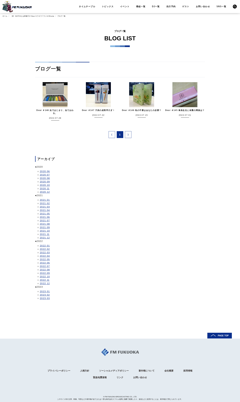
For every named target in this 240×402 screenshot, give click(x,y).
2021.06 (45, 217)
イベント (125, 6)
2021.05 (45, 213)
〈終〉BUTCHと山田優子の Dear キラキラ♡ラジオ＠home (32, 16)
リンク (120, 377)
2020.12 (45, 192)
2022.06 (45, 263)
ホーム (4, 16)
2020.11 (45, 188)
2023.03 (45, 298)
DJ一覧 (156, 6)
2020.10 (45, 185)
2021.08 (45, 224)
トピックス (108, 6)
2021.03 (45, 206)
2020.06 (45, 171)
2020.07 (45, 174)
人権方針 (84, 370)
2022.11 (45, 280)
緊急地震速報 (100, 377)
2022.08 (45, 269)
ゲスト (185, 6)
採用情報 (187, 370)
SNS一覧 (221, 6)
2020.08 (45, 178)
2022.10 (45, 276)
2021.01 (45, 200)
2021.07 (45, 220)
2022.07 (45, 266)
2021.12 (45, 237)
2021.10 (45, 231)
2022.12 (45, 283)
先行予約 (171, 6)
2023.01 (45, 291)
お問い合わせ (203, 6)
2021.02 (45, 203)
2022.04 (45, 256)
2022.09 (45, 273)
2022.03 (45, 252)
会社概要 (169, 370)
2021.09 (45, 227)
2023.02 (45, 295)
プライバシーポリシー (59, 370)
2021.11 (45, 234)
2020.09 (45, 181)
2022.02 (45, 249)
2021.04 (45, 210)
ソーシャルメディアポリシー (114, 370)
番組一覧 (141, 6)
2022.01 (45, 245)
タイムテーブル (87, 6)
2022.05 (45, 259)
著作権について (147, 370)
